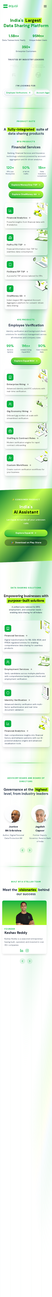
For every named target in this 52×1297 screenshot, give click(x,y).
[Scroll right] (29, 850)
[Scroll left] (22, 850)
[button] (26, 636)
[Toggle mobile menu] (45, 6)
